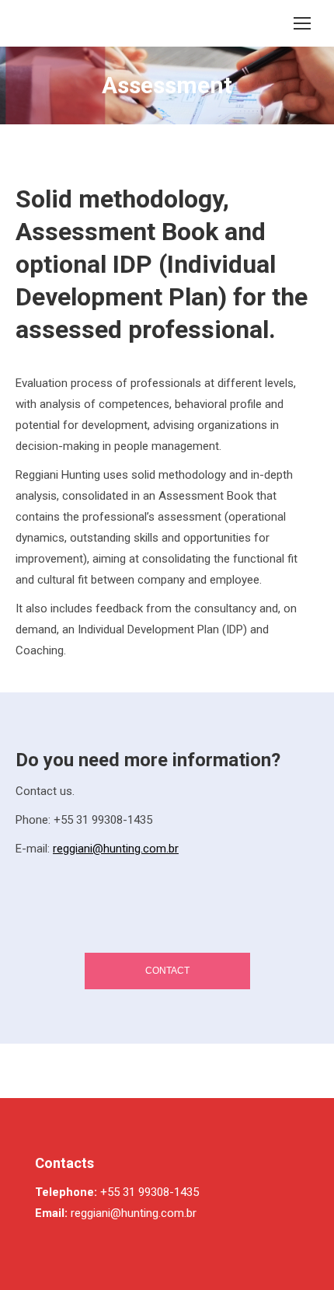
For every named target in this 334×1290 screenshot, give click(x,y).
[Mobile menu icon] (302, 23)
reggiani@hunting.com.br (116, 849)
